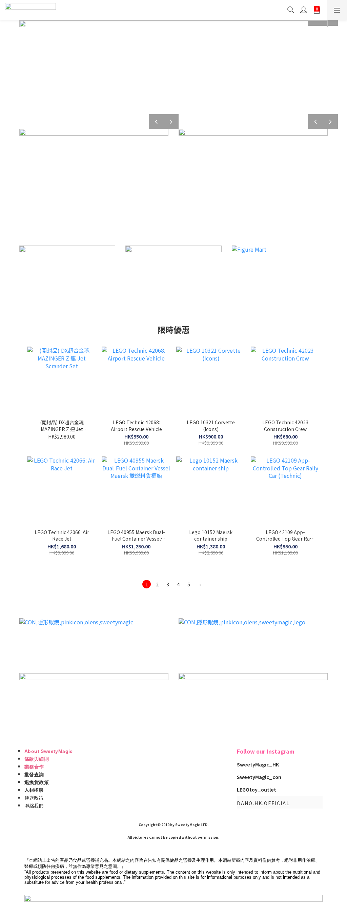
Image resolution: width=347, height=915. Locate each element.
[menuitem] (146, 584)
